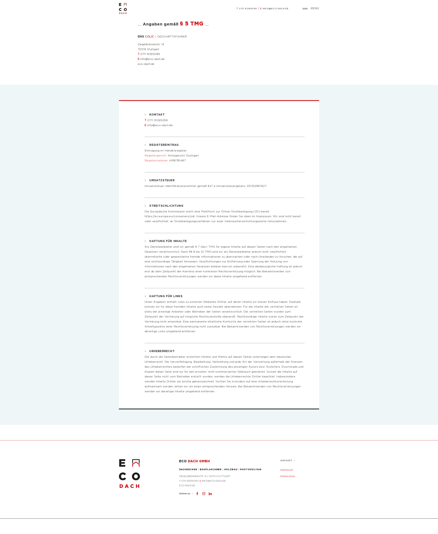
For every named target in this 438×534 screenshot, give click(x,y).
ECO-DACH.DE (187, 485)
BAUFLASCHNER (211, 469)
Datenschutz (287, 476)
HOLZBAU (230, 469)
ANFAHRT (287, 460)
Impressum (286, 470)
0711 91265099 (246, 8)
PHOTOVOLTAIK (251, 469)
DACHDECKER (188, 469)
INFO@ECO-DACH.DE (274, 8)
